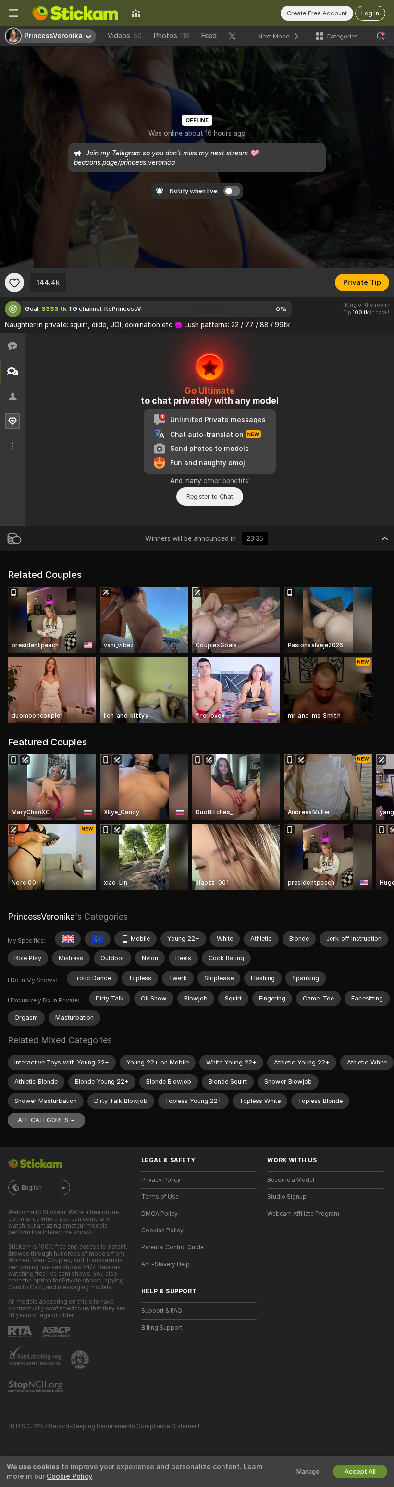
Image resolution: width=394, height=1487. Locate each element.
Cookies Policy (162, 1230)
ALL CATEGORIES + (46, 1120)
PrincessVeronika (41, 916)
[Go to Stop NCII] (36, 1386)
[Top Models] (136, 13)
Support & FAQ (161, 1311)
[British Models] (68, 939)
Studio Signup (287, 1196)
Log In (370, 13)
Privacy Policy (161, 1180)
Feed (209, 35)
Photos (171, 35)
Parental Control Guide (172, 1247)
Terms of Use (160, 1196)
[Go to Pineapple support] (81, 1359)
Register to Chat (209, 496)
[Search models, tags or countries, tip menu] (380, 36)
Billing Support (161, 1327)
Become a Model (290, 1180)
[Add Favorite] (14, 282)
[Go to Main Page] (75, 13)
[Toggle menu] (13, 13)
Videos (125, 35)
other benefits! (226, 481)
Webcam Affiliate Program (303, 1213)
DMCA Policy (159, 1213)
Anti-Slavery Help (165, 1264)
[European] (98, 939)
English (32, 1187)
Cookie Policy (69, 1476)
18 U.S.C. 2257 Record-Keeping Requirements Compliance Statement (104, 1426)
